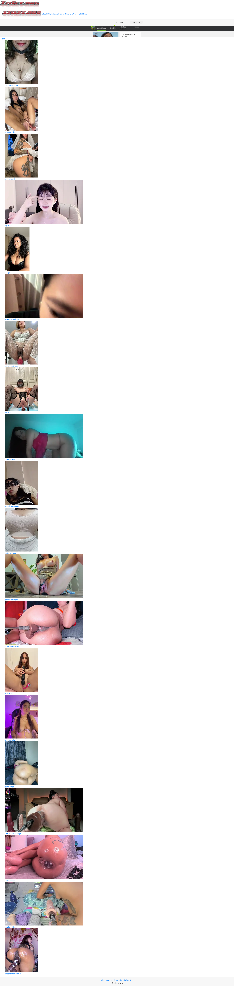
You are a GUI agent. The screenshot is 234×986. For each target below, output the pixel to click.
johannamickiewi (12, 319)
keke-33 (9, 225)
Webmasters (106, 980)
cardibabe (9, 786)
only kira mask (11, 599)
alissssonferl (10, 132)
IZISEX (44, 14)
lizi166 (8, 412)
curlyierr (8, 272)
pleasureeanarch (12, 459)
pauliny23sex (11, 927)
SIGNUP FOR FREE (78, 14)
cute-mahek (10, 553)
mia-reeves (10, 880)
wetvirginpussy (12, 506)
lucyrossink (10, 179)
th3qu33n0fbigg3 (13, 833)
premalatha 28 (11, 85)
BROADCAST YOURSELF (58, 14)
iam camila (10, 740)
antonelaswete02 (13, 973)
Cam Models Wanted (123, 980)
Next (3, 38)
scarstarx (9, 693)
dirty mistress (11, 366)
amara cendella (12, 646)
